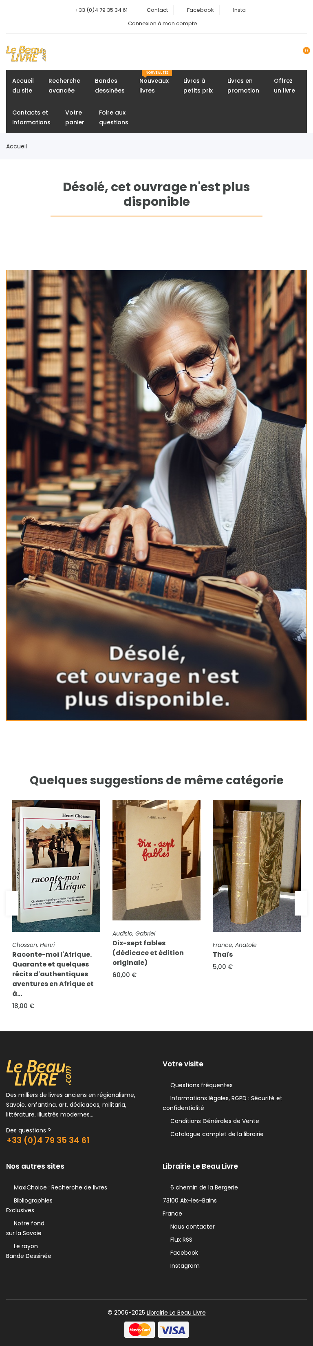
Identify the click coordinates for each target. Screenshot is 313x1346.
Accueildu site (23, 86)
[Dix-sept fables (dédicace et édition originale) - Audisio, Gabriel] (156, 860)
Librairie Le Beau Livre (176, 1312)
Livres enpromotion (243, 86)
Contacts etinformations (31, 117)
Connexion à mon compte (162, 23)
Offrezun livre (284, 86)
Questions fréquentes (200, 1085)
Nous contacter (191, 1226)
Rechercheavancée (64, 86)
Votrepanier (74, 117)
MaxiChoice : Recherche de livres (59, 1187)
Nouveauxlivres (154, 83)
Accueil (16, 146)
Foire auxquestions (113, 117)
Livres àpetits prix (198, 86)
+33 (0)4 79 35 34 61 (101, 10)
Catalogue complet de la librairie (215, 1134)
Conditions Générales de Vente (213, 1121)
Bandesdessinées (110, 86)
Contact (157, 10)
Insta (239, 10)
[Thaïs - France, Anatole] (257, 866)
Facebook (200, 10)
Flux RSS (179, 1240)
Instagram (183, 1266)
